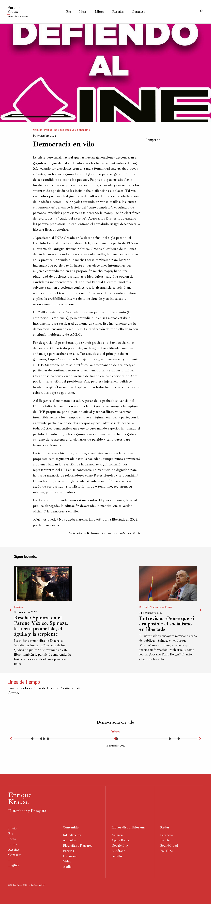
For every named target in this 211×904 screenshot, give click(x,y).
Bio (68, 12)
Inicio (12, 828)
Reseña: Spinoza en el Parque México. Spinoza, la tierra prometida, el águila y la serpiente (41, 626)
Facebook (166, 835)
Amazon (117, 835)
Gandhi (116, 856)
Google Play (119, 845)
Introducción (72, 835)
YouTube (166, 851)
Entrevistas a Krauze (161, 607)
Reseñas (118, 12)
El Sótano (118, 851)
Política (48, 129)
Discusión (144, 607)
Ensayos (68, 851)
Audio (67, 867)
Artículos (37, 129)
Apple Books (120, 840)
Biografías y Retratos (77, 845)
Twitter (165, 840)
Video (67, 861)
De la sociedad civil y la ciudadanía (72, 129)
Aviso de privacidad (37, 885)
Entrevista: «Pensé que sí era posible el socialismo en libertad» (166, 624)
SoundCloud (169, 845)
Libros (99, 12)
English (13, 865)
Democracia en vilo (115, 722)
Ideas (83, 12)
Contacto (138, 12)
